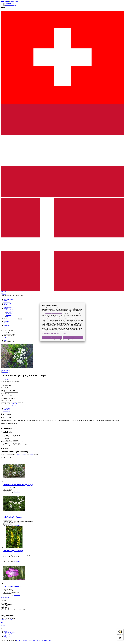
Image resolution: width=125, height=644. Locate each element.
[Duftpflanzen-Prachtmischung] (14, 481)
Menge (2, 384)
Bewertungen (6, 411)
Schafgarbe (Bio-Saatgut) (12, 517)
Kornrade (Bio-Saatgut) (12, 586)
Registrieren (6, 325)
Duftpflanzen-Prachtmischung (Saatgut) (18, 485)
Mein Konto (6, 321)
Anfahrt (2, 622)
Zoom (2, 369)
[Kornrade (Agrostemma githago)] (14, 583)
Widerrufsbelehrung (38, 640)
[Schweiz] (62, 103)
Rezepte (5, 637)
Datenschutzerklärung (29, 640)
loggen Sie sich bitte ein (21, 454)
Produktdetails (6, 409)
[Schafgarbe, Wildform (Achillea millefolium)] (14, 514)
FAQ (4, 635)
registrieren (31, 454)
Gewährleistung (47, 640)
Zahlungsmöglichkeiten (8, 633)
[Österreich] (62, 196)
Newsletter (5, 631)
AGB (17, 640)
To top (2, 642)
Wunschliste (6, 322)
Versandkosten (14, 403)
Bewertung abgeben (5, 379)
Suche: (2, 318)
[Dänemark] (62, 290)
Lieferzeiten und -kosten (9, 632)
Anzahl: (2, 391)
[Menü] (123, 630)
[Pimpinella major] (5, 370)
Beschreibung (6, 408)
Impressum (21, 640)
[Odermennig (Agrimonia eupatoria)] (14, 547)
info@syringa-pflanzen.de (6, 619)
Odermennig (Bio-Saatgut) (13, 551)
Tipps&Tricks (6, 636)
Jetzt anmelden (4, 337)
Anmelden (5, 324)
